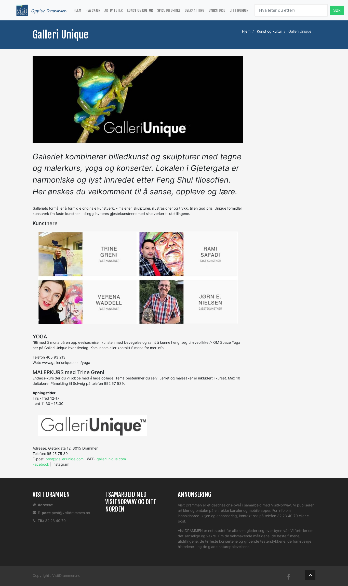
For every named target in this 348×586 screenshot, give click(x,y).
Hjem (77, 10)
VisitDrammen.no (66, 575)
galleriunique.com (111, 459)
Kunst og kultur (140, 10)
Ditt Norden (239, 10)
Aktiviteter (113, 10)
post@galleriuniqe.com (65, 459)
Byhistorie (217, 10)
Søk (337, 10)
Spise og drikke (168, 10)
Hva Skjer (93, 10)
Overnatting (194, 10)
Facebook (41, 464)
